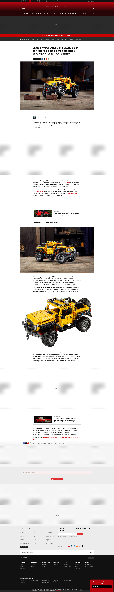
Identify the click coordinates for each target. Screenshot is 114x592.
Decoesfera (77, 566)
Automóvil (47, 39)
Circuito (57, 39)
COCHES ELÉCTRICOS (36, 13)
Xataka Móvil (22, 566)
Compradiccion (77, 568)
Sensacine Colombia (46, 582)
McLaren (41, 39)
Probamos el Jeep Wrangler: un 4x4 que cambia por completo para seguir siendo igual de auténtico (66, 214)
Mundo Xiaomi (23, 572)
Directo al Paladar (56, 564)
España (71, 39)
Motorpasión (57, 6)
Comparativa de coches (49, 540)
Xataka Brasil (22, 582)
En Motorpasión (57, 211)
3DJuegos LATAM (34, 580)
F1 (54, 13)
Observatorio (47, 13)
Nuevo (90, 8)
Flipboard (46, 59)
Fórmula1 (22, 532)
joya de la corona (65, 182)
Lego (69, 443)
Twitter (91, 13)
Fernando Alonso (78, 39)
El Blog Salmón (88, 564)
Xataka (21, 564)
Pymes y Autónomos (89, 566)
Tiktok (93, 13)
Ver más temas (24, 546)
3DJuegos (33, 564)
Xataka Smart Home (24, 570)
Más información (58, 590)
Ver (57, 479)
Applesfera (22, 568)
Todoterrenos (50, 443)
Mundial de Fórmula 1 (50, 543)
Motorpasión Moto (67, 566)
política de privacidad (74, 536)
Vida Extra (33, 566)
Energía (66, 39)
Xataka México (23, 580)
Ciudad (62, 39)
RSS (77, 546)
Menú (23, 8)
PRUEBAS (26, 13)
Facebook (83, 13)
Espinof (43, 566)
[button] (41, 117)
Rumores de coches (24, 539)
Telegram (81, 13)
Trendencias (77, 564)
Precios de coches (37, 539)
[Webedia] (24, 557)
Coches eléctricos (37, 532)
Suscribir (80, 533)
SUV (34, 536)
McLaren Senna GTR (71, 193)
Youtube (88, 13)
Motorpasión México (67, 580)
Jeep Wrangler (58, 443)
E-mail (48, 59)
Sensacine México (45, 580)
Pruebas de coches (50, 536)
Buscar (91, 552)
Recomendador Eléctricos (65, 13)
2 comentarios (37, 59)
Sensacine (44, 564)
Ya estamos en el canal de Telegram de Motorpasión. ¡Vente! (56, 35)
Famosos (32, 39)
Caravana (52, 39)
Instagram (86, 13)
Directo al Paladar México (56, 581)
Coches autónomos (24, 543)
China (37, 39)
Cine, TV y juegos (42, 443)
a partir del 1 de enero (59, 126)
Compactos (23, 536)
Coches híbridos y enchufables (50, 533)
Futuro (34, 543)
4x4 (65, 443)
